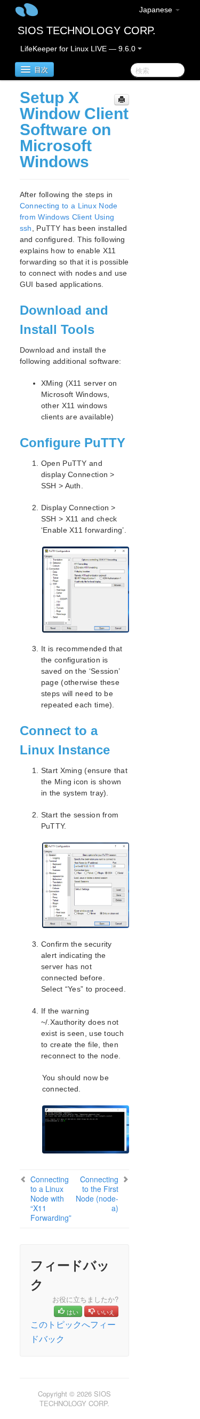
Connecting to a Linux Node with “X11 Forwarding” (50, 1198)
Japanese (156, 9)
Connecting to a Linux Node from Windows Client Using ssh (69, 216)
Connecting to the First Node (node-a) (97, 1193)
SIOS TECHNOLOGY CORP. (87, 30)
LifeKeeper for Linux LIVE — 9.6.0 (79, 48)
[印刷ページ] (121, 99)
